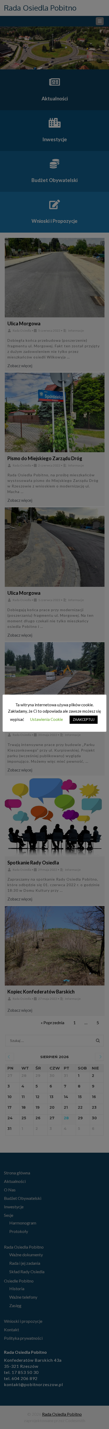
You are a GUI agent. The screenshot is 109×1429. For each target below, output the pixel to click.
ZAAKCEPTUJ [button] (83, 719)
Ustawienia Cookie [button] (46, 719)
